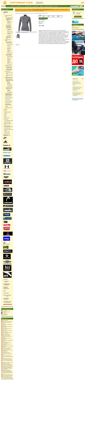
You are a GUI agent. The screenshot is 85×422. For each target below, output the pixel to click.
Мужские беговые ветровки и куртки (9, 69)
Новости (41, 6)
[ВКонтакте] (39, 25)
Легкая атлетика (7, 117)
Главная (3, 6)
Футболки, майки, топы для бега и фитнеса (9, 77)
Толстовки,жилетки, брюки (8, 120)
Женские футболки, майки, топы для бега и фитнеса (9, 80)
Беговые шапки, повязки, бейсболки (8, 104)
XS (40, 16)
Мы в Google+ (4, 310)
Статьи (7, 6)
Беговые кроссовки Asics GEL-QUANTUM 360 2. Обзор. (7, 363)
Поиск (72, 6)
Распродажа (12, 6)
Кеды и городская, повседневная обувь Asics (8, 126)
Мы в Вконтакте (5, 314)
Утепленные (9, 23)
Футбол (5, 116)
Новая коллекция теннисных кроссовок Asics (6, 331)
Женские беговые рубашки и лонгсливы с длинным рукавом (56, 9)
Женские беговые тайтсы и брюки (9, 42)
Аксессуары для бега (8, 107)
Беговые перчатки (8, 102)
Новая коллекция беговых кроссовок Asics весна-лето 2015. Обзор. (7, 356)
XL (59, 16)
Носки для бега (7, 99)
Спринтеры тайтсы (9, 49)
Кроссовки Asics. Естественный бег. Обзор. (5, 352)
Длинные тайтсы (10, 56)
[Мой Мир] (43, 25)
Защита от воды (9, 31)
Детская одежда (7, 131)
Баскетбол (6, 119)
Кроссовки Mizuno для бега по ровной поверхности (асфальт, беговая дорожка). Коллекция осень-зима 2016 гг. (7, 367)
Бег (42, 9)
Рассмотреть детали (25, 32)
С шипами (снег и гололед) (10, 33)
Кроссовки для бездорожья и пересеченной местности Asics (9, 26)
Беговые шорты (7, 71)
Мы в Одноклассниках (6, 311)
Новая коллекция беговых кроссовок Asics (6, 329)
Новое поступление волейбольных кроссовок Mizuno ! (77, 83)
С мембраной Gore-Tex (9, 22)
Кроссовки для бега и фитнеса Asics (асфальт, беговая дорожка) (9, 19)
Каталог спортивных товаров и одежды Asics (32, 9)
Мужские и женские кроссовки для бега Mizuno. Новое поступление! (77, 94)
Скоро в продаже (28, 6)
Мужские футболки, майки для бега (9, 88)
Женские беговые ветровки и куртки (9, 67)
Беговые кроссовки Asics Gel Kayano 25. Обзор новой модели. (7, 375)
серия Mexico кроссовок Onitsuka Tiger (6, 338)
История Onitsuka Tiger (6, 334)
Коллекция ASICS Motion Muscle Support (6, 344)
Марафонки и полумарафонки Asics (9, 37)
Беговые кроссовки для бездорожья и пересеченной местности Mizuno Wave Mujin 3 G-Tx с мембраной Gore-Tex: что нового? (6, 372)
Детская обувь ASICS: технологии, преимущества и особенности (6, 336)
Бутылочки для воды (8, 101)
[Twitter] (40, 25)
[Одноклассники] (42, 25)
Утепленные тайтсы (9, 51)
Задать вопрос (35, 6)
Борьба (5, 110)
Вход (73, 26)
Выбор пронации (5, 320)
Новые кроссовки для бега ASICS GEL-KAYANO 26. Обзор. (6, 377)
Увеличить (18, 32)
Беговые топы (9, 86)
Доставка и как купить (48, 6)
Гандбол (5, 113)
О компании (18, 6)
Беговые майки (9, 84)
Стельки (6, 106)
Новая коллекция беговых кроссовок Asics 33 (6, 333)
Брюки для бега (9, 52)
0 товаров (78, 13)
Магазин (55, 6)
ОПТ (23, 6)
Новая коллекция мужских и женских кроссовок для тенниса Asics (77, 88)
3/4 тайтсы (9, 45)
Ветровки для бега (8, 65)
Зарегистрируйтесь (76, 27)
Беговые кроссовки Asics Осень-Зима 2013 (6, 342)
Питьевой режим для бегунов (7, 321)
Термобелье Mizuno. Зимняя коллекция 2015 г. (6, 350)
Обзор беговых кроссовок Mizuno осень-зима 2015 (6, 348)
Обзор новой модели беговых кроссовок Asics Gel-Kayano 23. (6, 365)
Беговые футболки (8, 83)
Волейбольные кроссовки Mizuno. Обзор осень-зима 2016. (6, 359)
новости (75, 78)
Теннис (5, 114)
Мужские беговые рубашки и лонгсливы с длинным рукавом (9, 94)
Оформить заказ (78, 16)
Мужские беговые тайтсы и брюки (9, 55)
